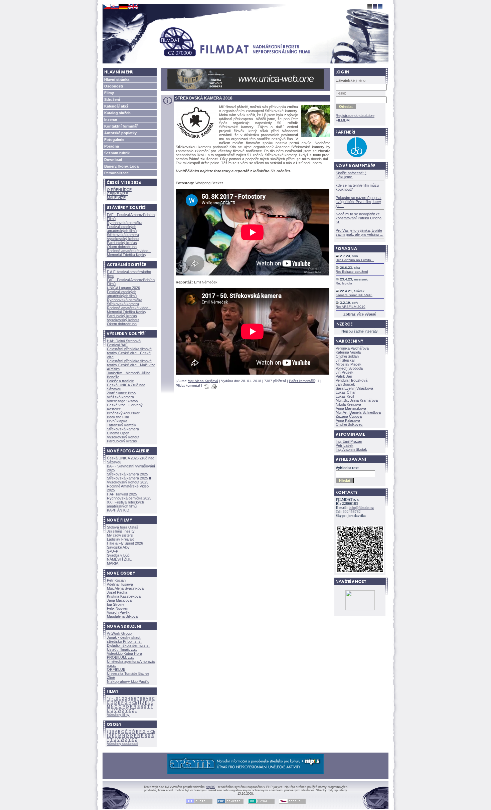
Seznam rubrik (117, 153)
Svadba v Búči (118, 555)
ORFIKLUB (116, 669)
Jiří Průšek (344, 372)
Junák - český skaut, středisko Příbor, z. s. (124, 639)
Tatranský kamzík (121, 425)
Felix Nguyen (117, 608)
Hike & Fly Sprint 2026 (125, 543)
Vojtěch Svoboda (349, 368)
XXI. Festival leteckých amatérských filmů (125, 504)
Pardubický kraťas (122, 243)
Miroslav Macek (348, 364)
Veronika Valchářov (352, 348)
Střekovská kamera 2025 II (129, 478)
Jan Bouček (345, 384)
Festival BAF (117, 345)
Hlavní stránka (116, 79)
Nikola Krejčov (348, 404)
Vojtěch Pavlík (118, 612)
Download (113, 160)
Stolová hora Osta (122, 527)
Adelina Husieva (120, 584)
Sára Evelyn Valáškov (354, 388)
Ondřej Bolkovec (349, 424)
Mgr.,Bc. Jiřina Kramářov (357, 400)
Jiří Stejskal (345, 360)
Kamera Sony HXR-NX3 (354, 295)
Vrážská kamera (120, 397)
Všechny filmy (118, 715)
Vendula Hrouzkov (351, 380)
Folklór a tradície (120, 381)
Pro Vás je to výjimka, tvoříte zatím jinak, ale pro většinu (359, 232)
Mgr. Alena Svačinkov (125, 588)
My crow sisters (120, 535)
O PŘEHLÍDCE (119, 190)
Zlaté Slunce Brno (121, 393)
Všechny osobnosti (122, 744)
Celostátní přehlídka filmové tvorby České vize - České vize (129, 353)
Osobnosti (113, 86)
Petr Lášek (344, 445)
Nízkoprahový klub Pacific (128, 681)
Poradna (111, 146)
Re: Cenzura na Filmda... (355, 260)
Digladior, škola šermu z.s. (128, 645)
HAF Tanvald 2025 (122, 494)
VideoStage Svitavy (122, 401)
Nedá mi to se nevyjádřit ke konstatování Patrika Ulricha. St (359, 218)
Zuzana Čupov (349, 416)
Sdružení (112, 99)
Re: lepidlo (344, 283)
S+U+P (112, 551)
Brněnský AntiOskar (123, 413)
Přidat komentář (188, 385)
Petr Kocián (116, 580)
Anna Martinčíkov (351, 408)
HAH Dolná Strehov (124, 341)
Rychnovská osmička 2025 (129, 498)
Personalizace (116, 173)
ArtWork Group (119, 633)
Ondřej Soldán (347, 356)
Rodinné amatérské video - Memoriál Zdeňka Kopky (129, 253)
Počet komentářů (302, 381)
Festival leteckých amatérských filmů (122, 229)
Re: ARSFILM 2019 (350, 307)
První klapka (117, 421)
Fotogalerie (114, 140)
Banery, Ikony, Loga (121, 166)
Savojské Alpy (118, 547)
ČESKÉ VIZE (117, 194)
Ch (134, 702)
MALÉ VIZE (116, 198)
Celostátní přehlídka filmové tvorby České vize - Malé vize (131, 363)
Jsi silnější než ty (121, 531)
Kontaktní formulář (121, 126)
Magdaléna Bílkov (122, 616)
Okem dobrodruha (122, 247)
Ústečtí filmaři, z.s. (122, 649)
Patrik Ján (344, 376)
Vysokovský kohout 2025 (127, 482)
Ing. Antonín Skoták (351, 449)
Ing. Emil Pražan (349, 441)
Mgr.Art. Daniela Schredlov (358, 412)
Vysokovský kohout (123, 239)
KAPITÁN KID (118, 510)
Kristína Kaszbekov (124, 596)
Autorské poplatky (120, 133)
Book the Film (118, 417)
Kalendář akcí (116, 106)
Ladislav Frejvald (120, 539)
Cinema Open (118, 433)
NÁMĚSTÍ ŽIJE (119, 559)
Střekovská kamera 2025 (127, 474)
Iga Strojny (115, 604)
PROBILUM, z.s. (120, 657)
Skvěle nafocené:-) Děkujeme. (351, 175)
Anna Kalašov (348, 420)
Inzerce (110, 120)
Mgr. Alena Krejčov (203, 381)
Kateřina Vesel (348, 352)
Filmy (109, 93)
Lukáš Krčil (345, 396)
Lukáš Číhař (346, 392)
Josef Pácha (117, 592)
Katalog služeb (117, 113)
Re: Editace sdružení (352, 271)
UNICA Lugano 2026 (123, 288)
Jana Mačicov (119, 600)
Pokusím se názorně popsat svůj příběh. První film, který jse (358, 202)
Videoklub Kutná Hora (124, 653)
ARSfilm (113, 369)
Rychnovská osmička (124, 223)
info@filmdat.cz (361, 508)
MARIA (112, 563)
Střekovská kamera (123, 235)
